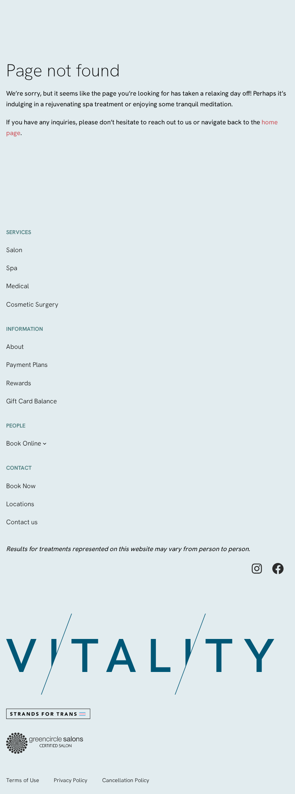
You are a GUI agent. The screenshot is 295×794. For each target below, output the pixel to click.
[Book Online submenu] (44, 443)
